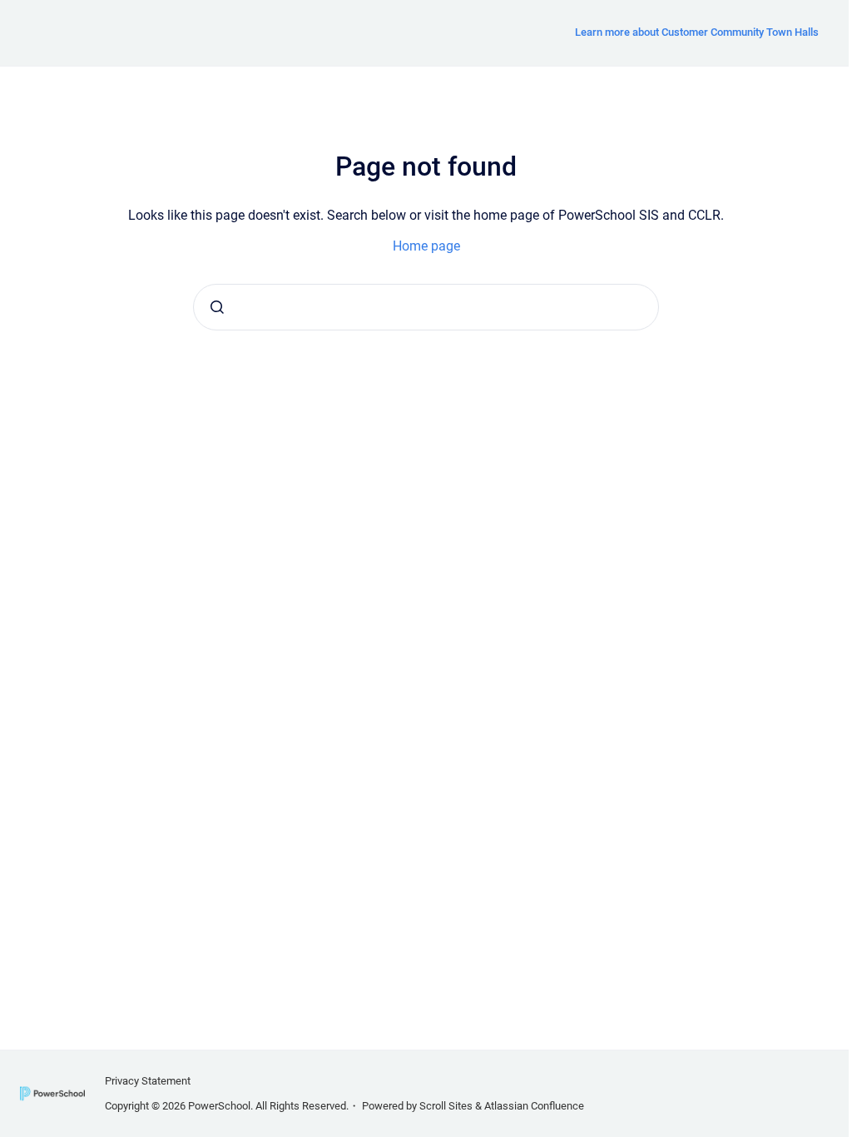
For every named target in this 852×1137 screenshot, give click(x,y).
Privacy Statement (148, 1081)
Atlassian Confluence (534, 1106)
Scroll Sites (446, 1106)
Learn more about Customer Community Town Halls (697, 32)
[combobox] (426, 307)
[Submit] (217, 307)
